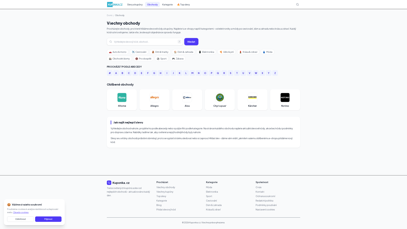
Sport (162, 58)
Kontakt (260, 191)
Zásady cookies (21, 212)
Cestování (139, 51)
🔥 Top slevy (183, 4)
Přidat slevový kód (166, 209)
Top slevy (161, 196)
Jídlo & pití (227, 51)
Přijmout (48, 219)
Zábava (177, 58)
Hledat (191, 41)
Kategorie (167, 4)
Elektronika (206, 51)
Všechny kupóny (164, 191)
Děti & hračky (160, 51)
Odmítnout (20, 219)
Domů (109, 15)
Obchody (152, 4)
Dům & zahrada (183, 51)
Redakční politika (264, 200)
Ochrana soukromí (265, 196)
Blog (159, 205)
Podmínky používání (266, 205)
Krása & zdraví (248, 51)
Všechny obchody (165, 187)
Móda (267, 51)
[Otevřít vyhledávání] (297, 4)
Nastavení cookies (265, 209)
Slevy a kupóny (135, 4)
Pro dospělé (143, 58)
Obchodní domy (119, 58)
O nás (259, 187)
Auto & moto (117, 51)
